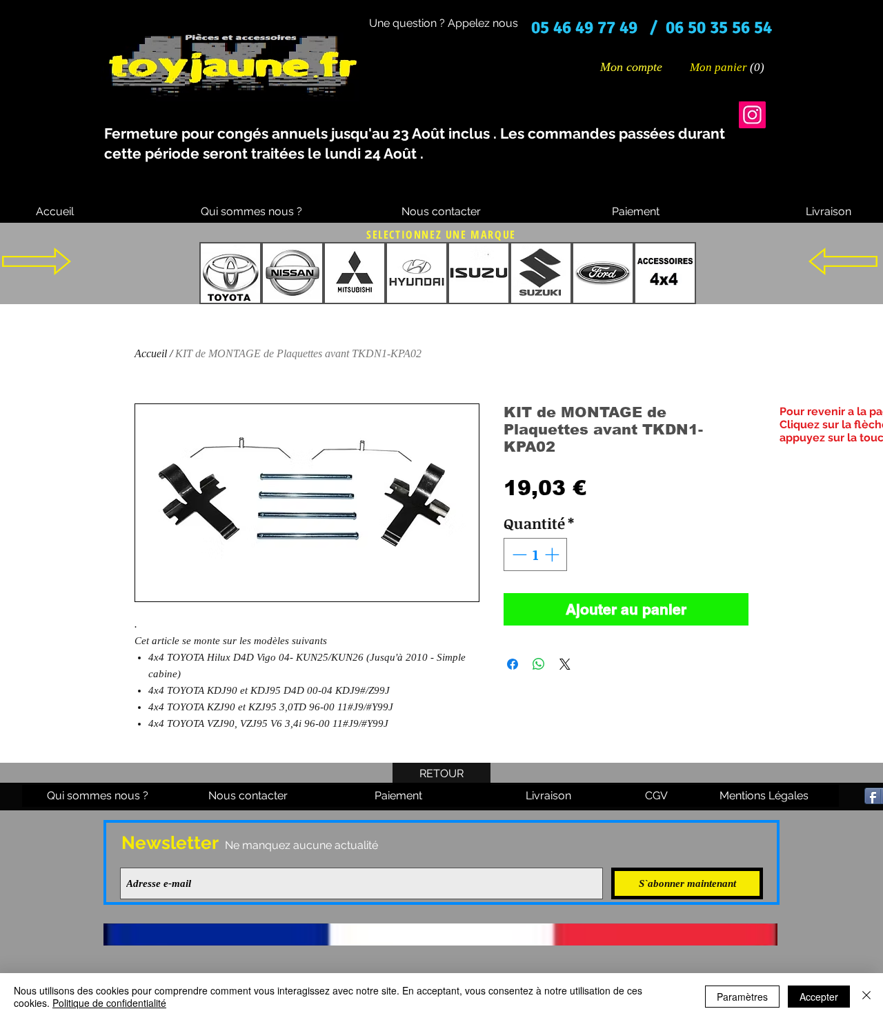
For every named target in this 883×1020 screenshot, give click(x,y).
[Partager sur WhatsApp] (538, 664)
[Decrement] (518, 554)
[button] (728, 67)
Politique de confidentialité (109, 1003)
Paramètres (742, 996)
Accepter (819, 996)
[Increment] (553, 554)
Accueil (151, 353)
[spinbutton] (535, 554)
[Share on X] (565, 664)
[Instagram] (752, 114)
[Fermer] (866, 996)
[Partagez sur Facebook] (512, 664)
